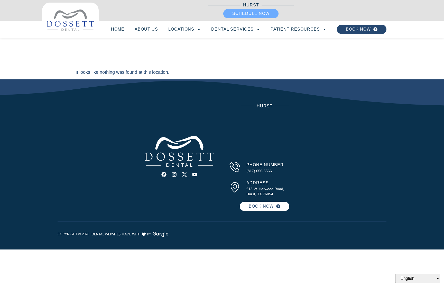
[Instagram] (174, 174)
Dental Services (232, 29)
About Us (146, 29)
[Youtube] (194, 174)
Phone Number (265, 165)
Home (117, 29)
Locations (181, 29)
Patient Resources (295, 29)
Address (257, 183)
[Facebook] (163, 174)
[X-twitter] (184, 174)
